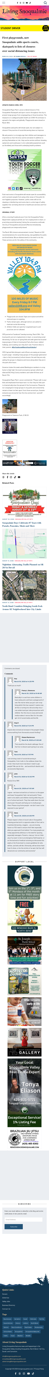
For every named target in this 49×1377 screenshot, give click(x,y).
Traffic (6, 1335)
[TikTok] (16, 477)
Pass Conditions (17, 1327)
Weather (20, 1335)
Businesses (7, 1319)
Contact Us (6, 1309)
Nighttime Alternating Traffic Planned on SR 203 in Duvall (22, 566)
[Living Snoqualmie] (24, 12)
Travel (12, 1335)
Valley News (32, 56)
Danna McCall (21, 56)
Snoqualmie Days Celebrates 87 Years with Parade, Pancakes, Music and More (21, 524)
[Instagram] (12, 477)
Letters (25, 1323)
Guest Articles (8, 1323)
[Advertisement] (24, 638)
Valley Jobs (6, 1301)
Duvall (25, 1319)
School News (8, 1331)
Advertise (5, 1298)
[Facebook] (8, 477)
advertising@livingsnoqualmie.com (14, 1361)
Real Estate (28, 1327)
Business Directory (8, 1305)
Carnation (17, 1319)
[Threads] (4, 477)
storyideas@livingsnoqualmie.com (14, 1359)
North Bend (34, 1323)
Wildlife (28, 1335)
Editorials (33, 1319)
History (18, 1323)
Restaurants (39, 1327)
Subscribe (13, 1227)
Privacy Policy (39, 1369)
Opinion (6, 1327)
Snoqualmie (18, 1331)
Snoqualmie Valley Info (24, 519)
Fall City (41, 1319)
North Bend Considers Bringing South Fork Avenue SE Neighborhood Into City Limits (22, 607)
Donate (4, 1294)
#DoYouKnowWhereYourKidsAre (24, 347)
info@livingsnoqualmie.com (11, 1356)
